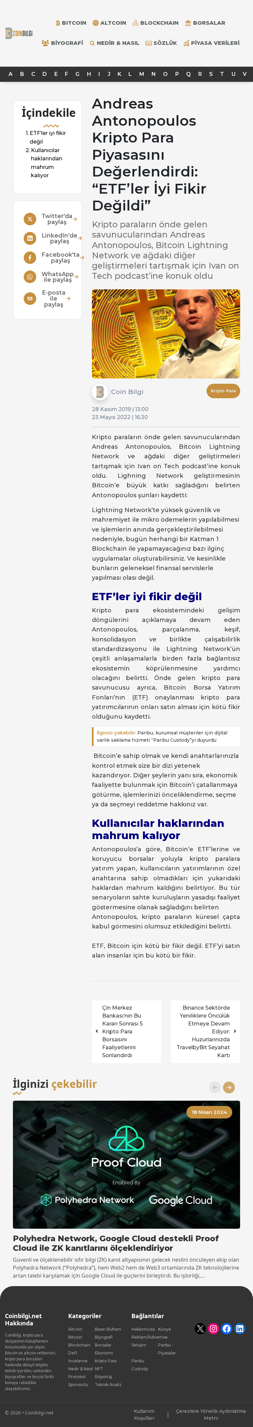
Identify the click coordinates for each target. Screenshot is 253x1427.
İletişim (138, 1345)
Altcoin (75, 1329)
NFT (99, 1368)
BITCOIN (74, 23)
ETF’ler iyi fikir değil (48, 137)
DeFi (72, 1352)
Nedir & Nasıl (118, 43)
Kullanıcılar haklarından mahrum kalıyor (46, 162)
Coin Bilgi (127, 392)
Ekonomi (104, 1352)
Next (226, 1087)
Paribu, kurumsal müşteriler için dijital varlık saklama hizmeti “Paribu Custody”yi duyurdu (162, 736)
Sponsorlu (78, 1384)
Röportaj (103, 1376)
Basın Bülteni (108, 1329)
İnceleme (78, 1360)
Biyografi (67, 43)
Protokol (77, 1376)
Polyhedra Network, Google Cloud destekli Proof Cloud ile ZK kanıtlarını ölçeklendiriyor (116, 1243)
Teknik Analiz (108, 1384)
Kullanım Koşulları (144, 1414)
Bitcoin (75, 1337)
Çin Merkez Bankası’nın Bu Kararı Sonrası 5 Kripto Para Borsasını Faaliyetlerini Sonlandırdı (122, 1031)
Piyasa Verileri (215, 43)
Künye (164, 1329)
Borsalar (209, 23)
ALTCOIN (113, 23)
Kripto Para (223, 390)
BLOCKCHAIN (159, 23)
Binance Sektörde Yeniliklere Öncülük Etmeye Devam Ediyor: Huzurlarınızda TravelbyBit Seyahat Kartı (203, 1031)
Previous (212, 1087)
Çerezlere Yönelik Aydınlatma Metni (211, 1414)
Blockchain (79, 1345)
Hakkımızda (143, 1329)
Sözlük (165, 43)
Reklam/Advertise (149, 1337)
